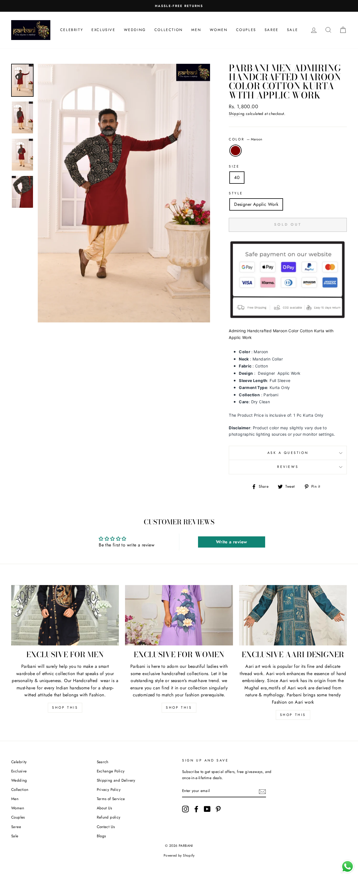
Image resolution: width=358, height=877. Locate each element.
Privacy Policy (109, 789)
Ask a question (287, 452)
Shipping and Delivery (116, 780)
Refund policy (109, 817)
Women (219, 29)
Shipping (236, 113)
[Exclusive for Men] (65, 615)
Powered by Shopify (179, 855)
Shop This (65, 707)
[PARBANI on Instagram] (185, 809)
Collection (168, 29)
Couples (246, 29)
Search (103, 762)
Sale (292, 29)
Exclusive (103, 29)
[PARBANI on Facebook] (196, 809)
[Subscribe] (262, 791)
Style (236, 193)
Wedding (135, 29)
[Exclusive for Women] (179, 615)
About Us (104, 808)
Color (245, 139)
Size (234, 166)
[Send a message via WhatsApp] (347, 866)
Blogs (101, 836)
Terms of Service (111, 798)
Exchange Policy (111, 771)
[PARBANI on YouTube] (207, 809)
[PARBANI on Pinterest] (218, 809)
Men (196, 29)
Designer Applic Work (256, 204)
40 (237, 177)
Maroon (235, 150)
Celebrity (71, 29)
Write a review (231, 542)
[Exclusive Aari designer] (293, 615)
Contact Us (106, 826)
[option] (179, 6)
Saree (272, 29)
